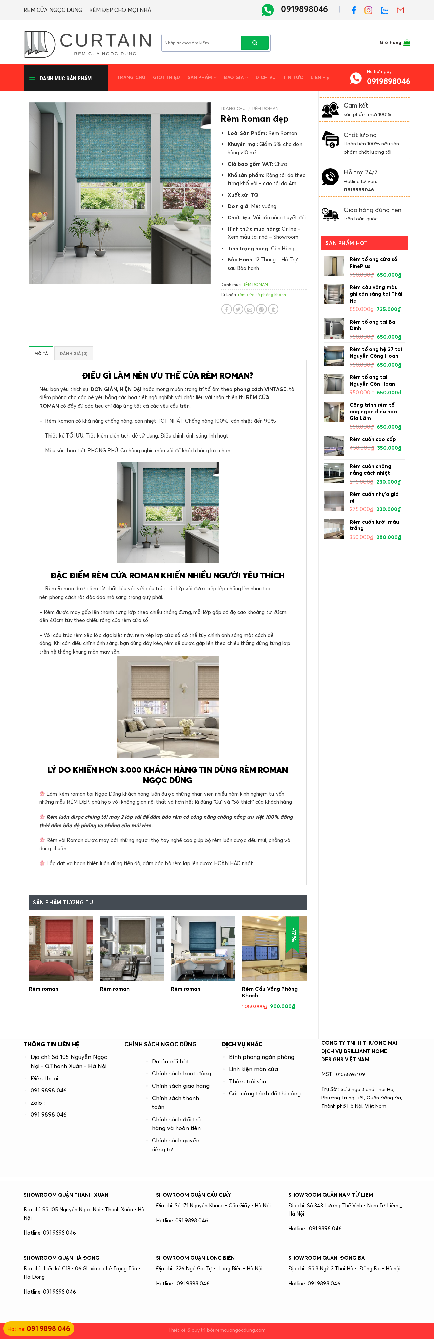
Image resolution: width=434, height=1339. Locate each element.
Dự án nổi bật (170, 1061)
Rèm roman (43, 988)
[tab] (41, 353)
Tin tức (293, 77)
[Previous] (29, 969)
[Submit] (255, 43)
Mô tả (41, 353)
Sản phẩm (200, 77)
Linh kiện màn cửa (253, 1069)
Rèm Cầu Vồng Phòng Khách (270, 992)
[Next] (306, 969)
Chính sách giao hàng (181, 1085)
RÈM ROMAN (265, 108)
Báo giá (234, 77)
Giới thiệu (166, 77)
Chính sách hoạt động (181, 1073)
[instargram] (370, 9)
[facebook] (356, 9)
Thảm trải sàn (247, 1081)
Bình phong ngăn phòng (261, 1056)
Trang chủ (131, 77)
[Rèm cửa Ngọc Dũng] (87, 42)
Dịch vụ (266, 77)
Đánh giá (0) (73, 353)
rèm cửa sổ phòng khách (262, 294)
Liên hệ (320, 77)
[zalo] (387, 9)
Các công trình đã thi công (265, 1093)
